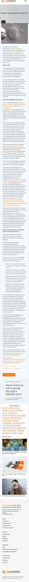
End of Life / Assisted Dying (9, 415)
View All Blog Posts (9, 375)
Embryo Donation (13, 413)
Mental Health (6, 428)
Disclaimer (5, 560)
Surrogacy (14, 433)
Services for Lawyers (8, 527)
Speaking (5, 538)
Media (4, 536)
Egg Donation (20, 410)
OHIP (11, 109)
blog (6, 151)
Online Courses (7, 525)
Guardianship (6, 418)
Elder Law (5, 413)
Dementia (12, 410)
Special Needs (20, 430)
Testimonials (6, 534)
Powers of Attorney (21, 428)
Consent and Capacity (14, 408)
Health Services (6, 366)
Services (5, 532)
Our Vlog (13, 428)
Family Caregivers (21, 415)
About (4, 519)
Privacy (4, 430)
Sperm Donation (7, 433)
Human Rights (14, 366)
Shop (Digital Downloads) (9, 551)
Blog (4, 547)
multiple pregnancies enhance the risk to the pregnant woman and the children (14, 181)
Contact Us (6, 521)
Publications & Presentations (10, 549)
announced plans (15, 48)
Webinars (20, 433)
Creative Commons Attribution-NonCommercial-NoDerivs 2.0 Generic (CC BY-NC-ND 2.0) (14, 361)
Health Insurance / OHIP (7, 368)
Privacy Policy (6, 555)
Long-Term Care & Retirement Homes (12, 425)
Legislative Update (7, 423)
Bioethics (5, 408)
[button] (3, 21)
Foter (11, 359)
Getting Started (7, 523)
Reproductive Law (17, 368)
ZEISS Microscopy (8, 358)
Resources (5, 545)
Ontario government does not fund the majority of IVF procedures (14, 104)
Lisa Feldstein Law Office (19, 423)
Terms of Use (6, 558)
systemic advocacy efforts (13, 146)
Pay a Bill (5, 562)
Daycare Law (6, 410)
